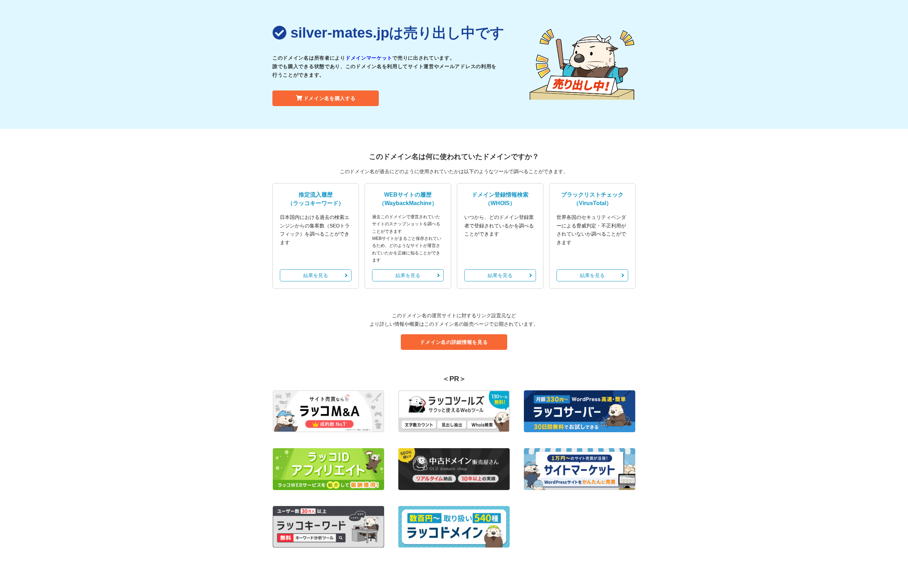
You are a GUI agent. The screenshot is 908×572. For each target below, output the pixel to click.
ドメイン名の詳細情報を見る (454, 342)
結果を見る (315, 275)
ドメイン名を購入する (330, 98)
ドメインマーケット (368, 58)
